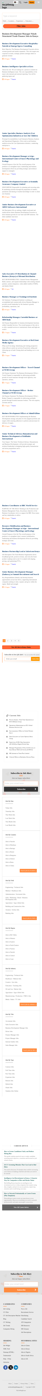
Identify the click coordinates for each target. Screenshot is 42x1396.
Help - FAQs (7, 1359)
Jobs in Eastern (10, 942)
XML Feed (6, 1349)
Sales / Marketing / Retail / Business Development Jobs (16, 898)
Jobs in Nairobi (10, 841)
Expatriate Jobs (10, 1077)
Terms (32, 1383)
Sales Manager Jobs (11, 1045)
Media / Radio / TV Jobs (12, 999)
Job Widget (6, 1345)
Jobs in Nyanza (10, 949)
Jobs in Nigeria (25, 1352)
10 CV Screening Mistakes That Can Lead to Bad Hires (20, 1166)
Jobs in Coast (9, 959)
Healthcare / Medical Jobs (13, 979)
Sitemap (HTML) (8, 1352)
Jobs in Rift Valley (11, 935)
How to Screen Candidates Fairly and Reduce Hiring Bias (19, 1152)
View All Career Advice (21, 1207)
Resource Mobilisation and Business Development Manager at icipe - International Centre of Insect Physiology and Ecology (20, 528)
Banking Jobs (9, 913)
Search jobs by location (28, 870)
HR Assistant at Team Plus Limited (19, 753)
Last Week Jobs (10, 818)
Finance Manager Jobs (12, 1035)
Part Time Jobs (10, 1074)
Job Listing (6, 1309)
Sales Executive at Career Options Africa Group (21, 737)
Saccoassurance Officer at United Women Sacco (21, 732)
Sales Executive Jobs (11, 1024)
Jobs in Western (10, 938)
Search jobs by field (29, 918)
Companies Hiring (8, 1329)
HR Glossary (25, 1329)
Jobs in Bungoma (10, 855)
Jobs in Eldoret (10, 859)
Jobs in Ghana (25, 1345)
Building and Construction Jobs (15, 906)
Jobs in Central (10, 955)
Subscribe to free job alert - (22, 655)
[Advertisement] (21, 107)
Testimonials (7, 1355)
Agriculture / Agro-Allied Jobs (14, 903)
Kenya (17, 2)
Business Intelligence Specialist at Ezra (17, 66)
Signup (32, 2)
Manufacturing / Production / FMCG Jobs (18, 996)
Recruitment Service (27, 1312)
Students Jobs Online (11, 1091)
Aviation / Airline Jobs (12, 910)
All (12, 289)
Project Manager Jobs (12, 1038)
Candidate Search (26, 1319)
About (10, 1383)
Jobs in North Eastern (12, 945)
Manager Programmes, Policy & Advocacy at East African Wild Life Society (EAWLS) (22, 749)
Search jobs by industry (28, 1004)
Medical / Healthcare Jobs (13, 891)
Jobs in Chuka (9, 866)
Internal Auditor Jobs (11, 1042)
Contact (16, 1383)
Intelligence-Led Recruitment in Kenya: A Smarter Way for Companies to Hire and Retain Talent (20, 1179)
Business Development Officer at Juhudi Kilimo (21, 413)
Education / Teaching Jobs (13, 985)
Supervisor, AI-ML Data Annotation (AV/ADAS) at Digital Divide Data (19, 743)
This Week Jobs (10, 815)
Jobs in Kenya (25, 1349)
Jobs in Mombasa (10, 845)
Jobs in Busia (9, 862)
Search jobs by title (29, 1050)
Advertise (6, 1362)
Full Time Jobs (10, 1070)
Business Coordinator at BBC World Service (19, 506)
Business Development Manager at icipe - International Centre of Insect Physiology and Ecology (20, 158)
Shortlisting (24, 1315)
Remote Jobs (9, 1080)
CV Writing (6, 1322)
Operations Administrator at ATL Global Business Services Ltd (20, 726)
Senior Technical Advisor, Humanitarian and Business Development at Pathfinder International (19, 436)
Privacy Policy (24, 1383)
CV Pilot (6, 1312)
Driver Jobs (8, 1031)
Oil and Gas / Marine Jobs (13, 989)
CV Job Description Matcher (12, 1315)
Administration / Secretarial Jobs (15, 894)
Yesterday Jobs (9, 811)
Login (25, 2)
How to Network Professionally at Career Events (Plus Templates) (20, 1194)
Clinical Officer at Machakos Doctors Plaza (21, 757)
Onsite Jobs (8, 1087)
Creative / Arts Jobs (11, 982)
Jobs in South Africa (27, 1355)
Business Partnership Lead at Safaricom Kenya (21, 551)
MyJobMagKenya (21, 1390)
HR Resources (25, 1325)
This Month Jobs (10, 822)
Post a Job (24, 1309)
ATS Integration (26, 1322)
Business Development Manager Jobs (16, 1028)
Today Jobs (8, 808)
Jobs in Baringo (10, 848)
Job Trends (6, 1325)
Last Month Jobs (10, 825)
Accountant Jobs (10, 1021)
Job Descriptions (26, 1332)
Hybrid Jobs (9, 1084)
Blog (4, 1319)
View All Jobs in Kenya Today (21, 647)
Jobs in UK (24, 1359)
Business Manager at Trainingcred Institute (19, 297)
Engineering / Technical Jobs (14, 887)
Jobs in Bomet (9, 852)
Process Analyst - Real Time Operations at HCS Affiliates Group (21, 721)
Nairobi (14, 59)
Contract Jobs (9, 1067)
